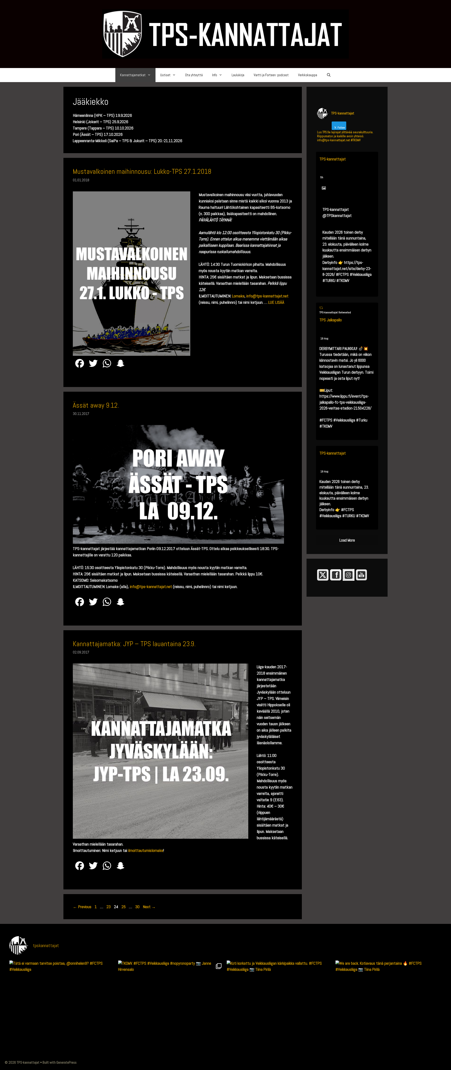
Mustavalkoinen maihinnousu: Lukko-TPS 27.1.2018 (142, 171)
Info (214, 75)
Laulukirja (238, 75)
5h (321, 177)
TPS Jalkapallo (330, 320)
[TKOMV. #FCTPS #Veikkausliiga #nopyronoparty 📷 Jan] (171, 1013)
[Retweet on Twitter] (321, 308)
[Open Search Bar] (329, 75)
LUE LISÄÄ (276, 302)
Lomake (238, 296)
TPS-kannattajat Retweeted (335, 312)
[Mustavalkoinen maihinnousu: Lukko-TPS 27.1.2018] (131, 354)
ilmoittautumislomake (145, 850)
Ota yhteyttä (194, 75)
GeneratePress (66, 1062)
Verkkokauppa (307, 75)
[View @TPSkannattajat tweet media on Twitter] (324, 188)
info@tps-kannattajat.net (267, 296)
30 (138, 906)
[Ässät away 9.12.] (178, 542)
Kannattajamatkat (133, 75)
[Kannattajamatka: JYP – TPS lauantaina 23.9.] (160, 837)
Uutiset (165, 75)
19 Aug (324, 338)
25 (124, 906)
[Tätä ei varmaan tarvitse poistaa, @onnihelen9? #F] (62, 1013)
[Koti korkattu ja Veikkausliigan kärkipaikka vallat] (280, 1013)
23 (109, 906)
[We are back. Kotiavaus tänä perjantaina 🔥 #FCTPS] (388, 1013)
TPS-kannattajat (332, 159)
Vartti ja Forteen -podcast (271, 75)
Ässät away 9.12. (96, 405)
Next (149, 906)
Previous (82, 906)
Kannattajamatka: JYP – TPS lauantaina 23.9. (134, 643)
